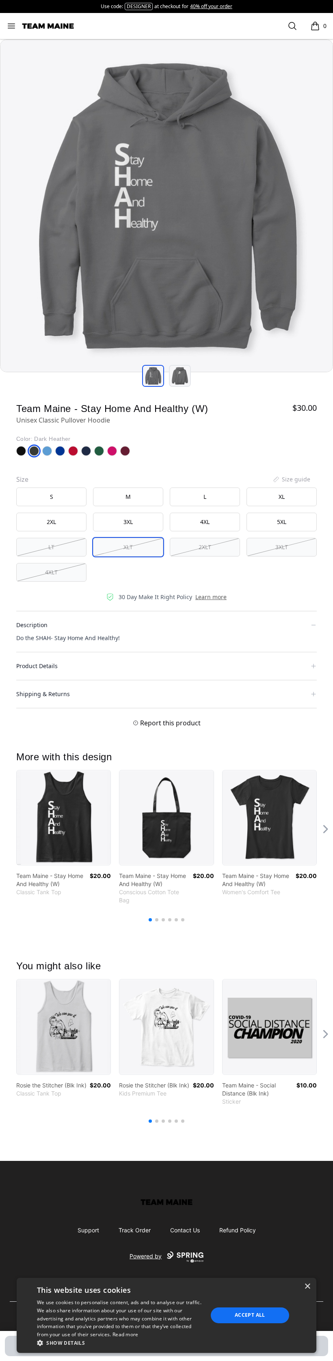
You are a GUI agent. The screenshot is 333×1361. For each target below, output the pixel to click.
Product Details (37, 666)
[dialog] (166, 1315)
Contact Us (185, 1230)
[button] (120, 1343)
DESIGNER (139, 6)
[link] (63, 817)
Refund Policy (237, 1230)
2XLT (205, 547)
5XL (281, 522)
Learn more (211, 597)
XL (282, 496)
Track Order (135, 1230)
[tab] (153, 376)
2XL (51, 522)
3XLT (281, 547)
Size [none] (22, 479)
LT (51, 547)
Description (32, 625)
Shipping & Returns (43, 694)
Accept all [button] (250, 1314)
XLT (128, 547)
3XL (128, 522)
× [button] (307, 1286)
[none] (291, 479)
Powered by (146, 1256)
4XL (205, 522)
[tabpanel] (166, 205)
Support (88, 1230)
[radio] (51, 496)
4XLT (51, 572)
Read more (125, 1334)
